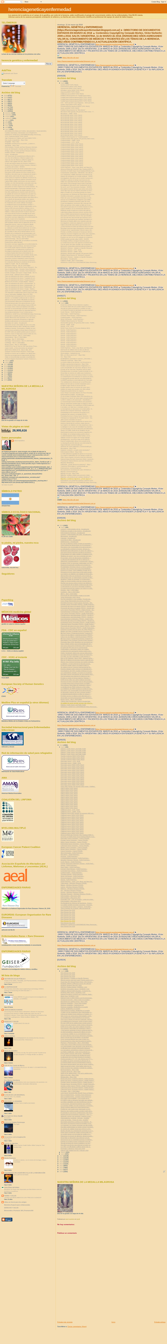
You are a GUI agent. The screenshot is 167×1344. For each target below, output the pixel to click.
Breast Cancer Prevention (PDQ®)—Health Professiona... (78, 628)
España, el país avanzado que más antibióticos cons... (21, 210)
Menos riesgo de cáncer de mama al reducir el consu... (77, 375)
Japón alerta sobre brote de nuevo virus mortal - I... (20, 176)
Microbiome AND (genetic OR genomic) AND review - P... (77, 111)
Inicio (113, 1322)
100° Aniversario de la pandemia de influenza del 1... (20, 156)
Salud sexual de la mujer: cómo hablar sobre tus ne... (76, 1066)
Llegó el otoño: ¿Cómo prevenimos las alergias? (19, 348)
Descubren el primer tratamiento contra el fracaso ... (20, 258)
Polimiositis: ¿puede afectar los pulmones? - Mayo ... (76, 464)
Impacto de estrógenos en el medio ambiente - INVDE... (77, 176)
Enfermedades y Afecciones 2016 (71, 896)
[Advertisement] (75, 1304)
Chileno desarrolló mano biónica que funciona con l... (76, 225)
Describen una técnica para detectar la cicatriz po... (76, 1145)
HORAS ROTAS (9, 1036)
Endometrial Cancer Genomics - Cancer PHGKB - (75, 844)
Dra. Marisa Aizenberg (12, 1080)
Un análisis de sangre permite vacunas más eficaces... (77, 703)
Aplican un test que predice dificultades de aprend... (20, 299)
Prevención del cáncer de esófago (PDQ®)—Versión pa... (78, 620)
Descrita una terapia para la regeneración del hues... (20, 355)
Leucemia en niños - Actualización (71, 540)
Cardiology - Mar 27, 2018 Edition (15, 342)
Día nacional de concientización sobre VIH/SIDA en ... (76, 470)
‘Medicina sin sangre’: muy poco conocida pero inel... (76, 556)
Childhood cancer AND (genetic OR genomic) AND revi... (77, 813)
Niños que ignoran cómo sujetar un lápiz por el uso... (76, 205)
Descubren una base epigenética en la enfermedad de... (21, 217)
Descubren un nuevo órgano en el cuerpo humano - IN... (21, 186)
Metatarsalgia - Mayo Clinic (69, 1077)
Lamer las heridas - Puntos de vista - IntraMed (74, 1120)
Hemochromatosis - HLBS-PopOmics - (72, 878)
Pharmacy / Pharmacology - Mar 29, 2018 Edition (19, 237)
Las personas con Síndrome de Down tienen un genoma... (78, 194)
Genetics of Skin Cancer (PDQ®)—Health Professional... (77, 1086)
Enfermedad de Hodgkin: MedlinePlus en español (75, 1010)
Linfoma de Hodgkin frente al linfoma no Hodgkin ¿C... (76, 1014)
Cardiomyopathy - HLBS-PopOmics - (72, 317)
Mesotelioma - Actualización (69, 259)
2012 (61, 1165)
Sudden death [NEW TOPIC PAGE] (71, 104)
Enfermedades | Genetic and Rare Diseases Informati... (21, 147)
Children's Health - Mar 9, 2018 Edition (72, 260)
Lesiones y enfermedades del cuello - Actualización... (76, 534)
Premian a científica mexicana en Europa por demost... (77, 232)
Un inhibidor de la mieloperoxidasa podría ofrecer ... (76, 434)
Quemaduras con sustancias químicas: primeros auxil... (77, 480)
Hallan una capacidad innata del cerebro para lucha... (76, 181)
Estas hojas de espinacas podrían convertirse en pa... (21, 179)
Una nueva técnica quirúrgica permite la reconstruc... (76, 552)
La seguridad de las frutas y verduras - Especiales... (76, 906)
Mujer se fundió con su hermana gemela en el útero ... (76, 192)
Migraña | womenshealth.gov (69, 471)
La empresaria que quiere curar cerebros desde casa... (21, 255)
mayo (7, 125)
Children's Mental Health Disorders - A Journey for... (76, 991)
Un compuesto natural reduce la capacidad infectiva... (21, 310)
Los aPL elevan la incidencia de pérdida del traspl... (76, 1055)
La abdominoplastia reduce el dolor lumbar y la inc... (76, 435)
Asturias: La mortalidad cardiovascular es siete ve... (20, 298)
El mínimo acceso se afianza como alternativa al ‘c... (76, 696)
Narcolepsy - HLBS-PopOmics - (70, 854)
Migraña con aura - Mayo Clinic (70, 473)
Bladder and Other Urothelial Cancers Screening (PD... (77, 631)
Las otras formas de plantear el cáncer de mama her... (77, 654)
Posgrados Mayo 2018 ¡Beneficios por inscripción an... (77, 642)
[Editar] (164, 1172)
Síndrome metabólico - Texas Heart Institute (74, 1003)
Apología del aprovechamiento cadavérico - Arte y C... (77, 1114)
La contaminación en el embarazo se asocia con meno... (77, 376)
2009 (61, 1171)
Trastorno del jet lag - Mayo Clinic (70, 1071)
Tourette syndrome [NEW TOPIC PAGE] (72, 756)
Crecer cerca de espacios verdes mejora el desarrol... (77, 1025)
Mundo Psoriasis (10, 1158)
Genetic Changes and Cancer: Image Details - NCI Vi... (21, 272)
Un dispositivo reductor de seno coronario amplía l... (76, 692)
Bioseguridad (8, 995)
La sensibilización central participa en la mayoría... (75, 1017)
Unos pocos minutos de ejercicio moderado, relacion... (77, 1019)
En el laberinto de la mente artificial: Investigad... (19, 202)
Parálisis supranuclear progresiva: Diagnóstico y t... (76, 366)
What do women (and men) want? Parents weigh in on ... (77, 980)
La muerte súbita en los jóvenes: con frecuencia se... (76, 362)
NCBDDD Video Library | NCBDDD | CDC (73, 992)
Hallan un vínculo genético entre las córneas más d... (76, 581)
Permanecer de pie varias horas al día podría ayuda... (77, 572)
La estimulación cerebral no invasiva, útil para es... (75, 549)
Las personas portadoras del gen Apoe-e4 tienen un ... (21, 330)
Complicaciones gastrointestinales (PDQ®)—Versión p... (77, 615)
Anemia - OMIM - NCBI (67, 324)
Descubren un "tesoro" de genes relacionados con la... (21, 206)
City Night (16, 1124)
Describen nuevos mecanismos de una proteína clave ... (77, 674)
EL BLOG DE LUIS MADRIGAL (14, 1095)
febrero (63, 1152)
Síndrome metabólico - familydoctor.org (72, 1005)
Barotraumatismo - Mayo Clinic (70, 1069)
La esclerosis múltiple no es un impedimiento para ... (76, 1034)
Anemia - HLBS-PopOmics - (69, 330)
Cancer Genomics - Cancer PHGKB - (72, 851)
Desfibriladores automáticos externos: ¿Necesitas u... (77, 358)
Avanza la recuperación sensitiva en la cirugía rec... (76, 565)
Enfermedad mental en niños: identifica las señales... (20, 326)
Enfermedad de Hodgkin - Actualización (72, 394)
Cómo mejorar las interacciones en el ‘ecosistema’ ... (76, 545)
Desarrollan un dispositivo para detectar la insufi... (75, 1138)
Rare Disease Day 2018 (68, 910)
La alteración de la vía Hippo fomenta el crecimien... (76, 1057)
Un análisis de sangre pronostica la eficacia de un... (76, 1061)
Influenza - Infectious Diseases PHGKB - (73, 888)
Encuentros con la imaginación (15, 1137)
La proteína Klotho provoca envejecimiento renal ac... (76, 1062)
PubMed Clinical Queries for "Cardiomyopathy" (74, 137)
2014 (61, 1162)
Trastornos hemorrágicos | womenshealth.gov (74, 466)
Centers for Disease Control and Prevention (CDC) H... (21, 235)
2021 (6, 105)
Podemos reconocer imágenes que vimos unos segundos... (78, 233)
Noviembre (7, 1118)
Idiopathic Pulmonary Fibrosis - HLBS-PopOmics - (75, 860)
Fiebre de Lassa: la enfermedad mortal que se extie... (76, 198)
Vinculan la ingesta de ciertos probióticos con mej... (76, 1143)
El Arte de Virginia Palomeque (14, 1122)
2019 (6, 109)
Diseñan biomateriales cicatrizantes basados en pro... (21, 188)
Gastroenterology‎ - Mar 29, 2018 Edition (17, 238)
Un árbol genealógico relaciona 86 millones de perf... (76, 1032)
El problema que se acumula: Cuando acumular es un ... (77, 371)
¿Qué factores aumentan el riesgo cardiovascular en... (77, 1030)
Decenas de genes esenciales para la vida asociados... (77, 681)
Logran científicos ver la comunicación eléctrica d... (76, 208)
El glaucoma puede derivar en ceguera (72, 391)
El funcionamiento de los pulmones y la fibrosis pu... (76, 351)
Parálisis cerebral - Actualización (14, 152)
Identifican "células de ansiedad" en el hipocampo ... (76, 579)
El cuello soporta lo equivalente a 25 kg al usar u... (19, 226)
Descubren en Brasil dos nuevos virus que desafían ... (77, 215)
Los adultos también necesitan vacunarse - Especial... (77, 905)
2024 (6, 99)
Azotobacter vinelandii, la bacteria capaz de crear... (76, 201)
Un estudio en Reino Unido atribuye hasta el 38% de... (21, 305)
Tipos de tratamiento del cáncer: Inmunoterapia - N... (20, 283)
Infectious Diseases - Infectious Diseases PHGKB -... (76, 894)
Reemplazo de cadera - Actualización (16, 323)
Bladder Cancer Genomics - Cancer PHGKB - (74, 847)
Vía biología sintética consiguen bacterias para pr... (76, 241)
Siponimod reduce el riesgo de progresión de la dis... (20, 229)
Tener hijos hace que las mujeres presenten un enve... (77, 190)
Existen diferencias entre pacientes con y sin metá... (20, 317)
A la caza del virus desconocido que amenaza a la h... (76, 217)
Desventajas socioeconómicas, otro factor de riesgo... (21, 246)
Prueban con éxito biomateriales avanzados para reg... (21, 183)
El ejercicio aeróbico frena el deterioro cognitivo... (75, 305)
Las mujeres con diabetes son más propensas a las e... (77, 425)
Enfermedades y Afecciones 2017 (71, 897)
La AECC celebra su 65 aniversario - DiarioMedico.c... (77, 400)
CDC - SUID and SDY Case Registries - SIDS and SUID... (78, 103)
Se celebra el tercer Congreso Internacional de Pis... (76, 667)
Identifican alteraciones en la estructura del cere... (19, 321)
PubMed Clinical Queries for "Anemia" (72, 321)
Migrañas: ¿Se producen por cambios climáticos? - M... (77, 477)
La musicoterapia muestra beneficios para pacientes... (77, 401)
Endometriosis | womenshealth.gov (71, 468)
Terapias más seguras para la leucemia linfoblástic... (76, 568)
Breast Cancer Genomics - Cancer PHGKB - (74, 849)
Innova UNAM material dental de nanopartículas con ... (77, 214)
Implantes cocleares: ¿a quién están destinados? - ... (76, 450)
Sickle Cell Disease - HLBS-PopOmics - (72, 319)
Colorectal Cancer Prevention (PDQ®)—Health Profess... (78, 624)
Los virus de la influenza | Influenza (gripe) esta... (19, 158)
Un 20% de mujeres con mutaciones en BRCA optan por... (78, 405)
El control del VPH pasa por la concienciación (74, 647)
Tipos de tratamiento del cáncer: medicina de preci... (20, 276)
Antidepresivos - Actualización (69, 541)
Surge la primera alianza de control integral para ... (75, 1107)
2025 (6, 97)
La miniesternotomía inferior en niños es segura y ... (76, 694)
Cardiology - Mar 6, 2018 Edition (70, 592)
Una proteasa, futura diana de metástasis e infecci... (76, 685)
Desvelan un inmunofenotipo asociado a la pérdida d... (21, 308)
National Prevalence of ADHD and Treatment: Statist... (77, 994)
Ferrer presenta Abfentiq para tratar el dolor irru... (75, 1039)
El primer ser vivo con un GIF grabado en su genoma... (77, 237)
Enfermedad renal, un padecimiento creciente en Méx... (77, 577)
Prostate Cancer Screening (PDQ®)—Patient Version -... (77, 1082)
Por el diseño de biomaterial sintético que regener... (20, 199)
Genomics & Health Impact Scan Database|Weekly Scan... (78, 171)
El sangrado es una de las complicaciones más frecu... (77, 1112)
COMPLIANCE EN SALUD (21, 1023)
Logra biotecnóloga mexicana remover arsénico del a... (77, 212)
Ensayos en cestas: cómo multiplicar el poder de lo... (76, 570)
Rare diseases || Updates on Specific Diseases (75, 978)
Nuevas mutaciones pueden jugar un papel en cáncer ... (77, 403)
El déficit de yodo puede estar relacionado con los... (76, 1109)
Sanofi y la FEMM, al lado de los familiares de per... (76, 430)
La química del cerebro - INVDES (15, 167)
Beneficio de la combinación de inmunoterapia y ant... (20, 233)
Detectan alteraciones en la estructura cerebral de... (20, 260)
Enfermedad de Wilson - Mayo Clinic (71, 452)
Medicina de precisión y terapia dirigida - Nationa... (20, 281)
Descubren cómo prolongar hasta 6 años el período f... (77, 183)
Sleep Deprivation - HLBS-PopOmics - (72, 853)
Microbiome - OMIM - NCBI (69, 113)
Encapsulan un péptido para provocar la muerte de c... (21, 316)
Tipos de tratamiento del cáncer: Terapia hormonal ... (20, 280)
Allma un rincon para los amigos (15, 1202)
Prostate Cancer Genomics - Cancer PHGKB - (74, 840)
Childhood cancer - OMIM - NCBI (70, 811)
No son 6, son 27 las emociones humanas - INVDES (76, 187)
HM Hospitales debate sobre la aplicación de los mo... (21, 222)
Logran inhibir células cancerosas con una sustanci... (20, 181)
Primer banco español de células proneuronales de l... (76, 1132)
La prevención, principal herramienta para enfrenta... (76, 1104)
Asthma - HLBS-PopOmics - (69, 865)
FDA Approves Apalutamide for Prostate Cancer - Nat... (77, 418)
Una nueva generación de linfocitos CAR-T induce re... (77, 645)
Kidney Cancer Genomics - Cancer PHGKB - (74, 842)
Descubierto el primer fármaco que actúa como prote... (77, 189)
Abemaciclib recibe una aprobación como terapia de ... (77, 576)
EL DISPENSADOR (10, 987)
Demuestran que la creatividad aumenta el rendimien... (77, 1139)
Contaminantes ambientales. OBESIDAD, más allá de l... (77, 172)
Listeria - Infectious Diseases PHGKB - (72, 887)
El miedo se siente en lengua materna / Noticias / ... (76, 678)
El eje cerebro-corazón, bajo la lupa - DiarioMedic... (76, 1053)
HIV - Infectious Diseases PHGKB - (71, 890)
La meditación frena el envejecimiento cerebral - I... (20, 204)
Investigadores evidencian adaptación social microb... (76, 223)
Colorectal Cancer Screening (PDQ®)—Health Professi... (78, 1089)
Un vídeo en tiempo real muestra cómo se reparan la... (77, 235)
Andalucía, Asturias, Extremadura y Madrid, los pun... (20, 328)
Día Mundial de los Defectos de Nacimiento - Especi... (76, 903)
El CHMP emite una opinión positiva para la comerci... (20, 332)
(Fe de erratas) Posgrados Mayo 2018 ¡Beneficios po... (77, 396)
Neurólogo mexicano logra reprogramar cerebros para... (77, 228)
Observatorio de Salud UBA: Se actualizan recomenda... (21, 240)
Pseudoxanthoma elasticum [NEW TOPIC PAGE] (75, 106)
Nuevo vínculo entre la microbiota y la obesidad (75, 1037)
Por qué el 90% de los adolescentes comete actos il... (76, 1023)
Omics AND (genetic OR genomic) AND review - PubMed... (78, 786)
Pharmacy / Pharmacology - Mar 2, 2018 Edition (75, 1042)
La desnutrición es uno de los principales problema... (76, 586)
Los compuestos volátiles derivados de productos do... (77, 174)
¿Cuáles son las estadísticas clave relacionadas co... (76, 1012)
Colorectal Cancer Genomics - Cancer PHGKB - (75, 845)
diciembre (8, 113)
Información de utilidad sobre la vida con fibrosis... (75, 349)
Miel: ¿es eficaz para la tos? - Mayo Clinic (73, 355)
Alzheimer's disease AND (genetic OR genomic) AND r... (77, 253)
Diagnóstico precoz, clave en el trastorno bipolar (19, 224)
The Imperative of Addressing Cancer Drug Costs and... (21, 292)
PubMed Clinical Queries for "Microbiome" (73, 110)
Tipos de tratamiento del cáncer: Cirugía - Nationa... (20, 289)
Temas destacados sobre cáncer (70, 597)
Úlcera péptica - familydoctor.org (70, 353)
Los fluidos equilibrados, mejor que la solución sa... (76, 1052)
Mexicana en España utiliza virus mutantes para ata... (76, 221)
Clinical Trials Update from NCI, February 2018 (74, 1150)
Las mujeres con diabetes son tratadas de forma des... (77, 574)
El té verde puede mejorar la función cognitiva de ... (20, 247)
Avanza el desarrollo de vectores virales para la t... (76, 423)
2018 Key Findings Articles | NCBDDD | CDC (74, 987)
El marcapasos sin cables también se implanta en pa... (77, 554)
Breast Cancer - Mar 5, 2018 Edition (71, 699)
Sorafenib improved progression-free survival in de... (20, 296)
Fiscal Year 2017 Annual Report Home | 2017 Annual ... (77, 982)
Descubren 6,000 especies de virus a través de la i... (20, 172)
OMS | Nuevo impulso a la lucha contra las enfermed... (77, 457)
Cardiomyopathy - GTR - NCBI (70, 142)
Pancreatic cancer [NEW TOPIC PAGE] (72, 765)
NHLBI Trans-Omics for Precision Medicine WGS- (75, 328)
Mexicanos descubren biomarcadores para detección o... (22, 197)
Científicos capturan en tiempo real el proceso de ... (76, 180)
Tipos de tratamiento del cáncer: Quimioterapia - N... (20, 285)
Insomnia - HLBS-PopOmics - (69, 856)
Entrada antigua (159, 1322)
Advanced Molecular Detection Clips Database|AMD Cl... (77, 169)
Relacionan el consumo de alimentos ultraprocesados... (77, 1136)
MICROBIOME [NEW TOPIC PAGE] (71, 115)
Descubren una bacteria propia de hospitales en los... (76, 1123)
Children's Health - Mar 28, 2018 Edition (16, 263)
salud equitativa (19, 441)
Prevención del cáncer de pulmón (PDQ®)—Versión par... (78, 606)
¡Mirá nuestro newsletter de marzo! (71, 419)
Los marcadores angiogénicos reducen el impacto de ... (77, 1050)
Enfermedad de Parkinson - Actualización (73, 533)
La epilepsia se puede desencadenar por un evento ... (21, 228)
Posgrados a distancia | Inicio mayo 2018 (73, 1148)
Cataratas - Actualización (68, 538)
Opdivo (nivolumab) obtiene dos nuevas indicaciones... (77, 653)
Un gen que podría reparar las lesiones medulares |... (20, 163)
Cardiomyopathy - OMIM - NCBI (70, 140)
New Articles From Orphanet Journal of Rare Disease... (77, 640)
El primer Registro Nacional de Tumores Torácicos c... (21, 359)
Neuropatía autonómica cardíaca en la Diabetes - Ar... (76, 1122)
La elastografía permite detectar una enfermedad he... (76, 378)
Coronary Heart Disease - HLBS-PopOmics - (74, 315)
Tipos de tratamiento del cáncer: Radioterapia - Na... (20, 287)
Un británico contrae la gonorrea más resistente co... (20, 215)
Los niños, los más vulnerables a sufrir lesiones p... (76, 656)
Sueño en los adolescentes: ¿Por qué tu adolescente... (77, 1073)
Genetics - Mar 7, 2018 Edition (70, 590)
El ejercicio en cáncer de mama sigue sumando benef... (77, 398)
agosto (7, 120)
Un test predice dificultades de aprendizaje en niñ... (20, 256)
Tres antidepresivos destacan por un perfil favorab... (76, 382)
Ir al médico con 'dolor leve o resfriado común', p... (75, 407)
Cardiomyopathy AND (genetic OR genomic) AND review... (78, 138)
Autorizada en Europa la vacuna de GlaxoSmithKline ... (21, 220)
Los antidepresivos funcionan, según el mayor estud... (77, 1021)
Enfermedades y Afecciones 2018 (71, 901)
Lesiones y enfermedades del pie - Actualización (75, 529)
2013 (61, 1164)
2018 (61, 81)
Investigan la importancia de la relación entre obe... (20, 251)
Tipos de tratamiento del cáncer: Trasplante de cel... (20, 278)
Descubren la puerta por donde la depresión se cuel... (21, 168)
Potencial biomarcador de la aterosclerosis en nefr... (20, 303)
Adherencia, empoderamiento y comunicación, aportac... (77, 561)
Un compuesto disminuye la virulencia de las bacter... (20, 262)
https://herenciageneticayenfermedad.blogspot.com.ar (115, 44)
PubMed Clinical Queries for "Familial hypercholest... (76, 95)
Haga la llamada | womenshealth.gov (71, 445)
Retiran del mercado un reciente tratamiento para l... (76, 384)
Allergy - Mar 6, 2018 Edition (69, 594)
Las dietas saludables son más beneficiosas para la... (76, 1102)
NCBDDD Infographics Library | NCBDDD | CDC (75, 989)
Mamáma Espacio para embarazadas (17, 1205)
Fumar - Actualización (11, 154)
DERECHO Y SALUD (11, 1021)
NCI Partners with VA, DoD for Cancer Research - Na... (21, 267)
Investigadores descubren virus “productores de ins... (77, 185)
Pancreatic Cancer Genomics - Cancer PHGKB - (75, 838)
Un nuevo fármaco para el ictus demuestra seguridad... (77, 1035)
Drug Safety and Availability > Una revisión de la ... (75, 1098)
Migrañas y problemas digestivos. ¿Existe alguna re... (76, 479)
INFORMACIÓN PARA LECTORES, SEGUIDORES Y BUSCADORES (25, 131)
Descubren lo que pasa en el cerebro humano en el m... (77, 207)
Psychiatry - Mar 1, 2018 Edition (70, 1091)
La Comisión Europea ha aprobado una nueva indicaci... (77, 310)
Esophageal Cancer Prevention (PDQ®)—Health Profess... (78, 622)
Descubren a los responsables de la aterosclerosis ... (76, 547)
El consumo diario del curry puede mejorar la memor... (77, 306)
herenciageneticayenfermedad (39, 9)
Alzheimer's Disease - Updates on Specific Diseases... (77, 248)
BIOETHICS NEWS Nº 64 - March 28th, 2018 (18, 350)
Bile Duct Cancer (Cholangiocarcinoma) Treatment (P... (77, 633)
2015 (61, 1160)
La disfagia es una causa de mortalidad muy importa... (77, 427)
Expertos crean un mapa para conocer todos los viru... (21, 333)
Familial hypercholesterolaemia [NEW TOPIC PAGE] (76, 97)
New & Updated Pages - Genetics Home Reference (76, 1095)
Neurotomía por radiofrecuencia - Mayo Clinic (74, 1001)
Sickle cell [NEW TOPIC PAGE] (70, 108)
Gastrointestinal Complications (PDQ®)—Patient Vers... (77, 611)
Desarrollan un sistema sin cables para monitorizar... (76, 373)
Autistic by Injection (11, 1143)
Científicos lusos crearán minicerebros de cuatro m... (20, 195)
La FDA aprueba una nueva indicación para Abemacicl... (77, 428)
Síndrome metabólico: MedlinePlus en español (74, 1007)
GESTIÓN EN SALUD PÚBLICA (15, 979)
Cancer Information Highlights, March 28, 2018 (18, 294)
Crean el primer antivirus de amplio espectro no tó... (20, 190)
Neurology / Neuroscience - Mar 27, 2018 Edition (19, 341)
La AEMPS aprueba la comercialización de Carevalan (76, 380)
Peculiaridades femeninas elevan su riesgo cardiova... (77, 567)
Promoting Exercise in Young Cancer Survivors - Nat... (77, 416)
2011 (61, 1167)
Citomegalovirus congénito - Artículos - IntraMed (75, 1118)
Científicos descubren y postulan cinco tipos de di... (76, 196)
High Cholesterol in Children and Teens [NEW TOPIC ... (21, 138)
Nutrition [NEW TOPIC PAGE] (69, 85)
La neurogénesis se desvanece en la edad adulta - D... (77, 409)
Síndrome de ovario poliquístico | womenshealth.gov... (76, 446)
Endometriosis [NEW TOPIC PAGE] (71, 86)
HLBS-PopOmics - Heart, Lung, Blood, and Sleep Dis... (77, 167)
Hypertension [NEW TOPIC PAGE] (71, 88)
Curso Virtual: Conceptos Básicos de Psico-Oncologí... (77, 392)
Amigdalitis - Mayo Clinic (12, 141)
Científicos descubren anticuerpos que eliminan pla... (20, 201)
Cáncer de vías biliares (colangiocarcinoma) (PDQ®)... (77, 635)
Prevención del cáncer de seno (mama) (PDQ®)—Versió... (78, 626)
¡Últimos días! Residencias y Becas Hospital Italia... (76, 701)
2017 (61, 1156)
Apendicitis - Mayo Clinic (12, 145)
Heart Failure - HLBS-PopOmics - (71, 314)
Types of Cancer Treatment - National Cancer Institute (21, 290)
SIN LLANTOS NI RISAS (21, 1174)
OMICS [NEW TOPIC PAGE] (69, 788)
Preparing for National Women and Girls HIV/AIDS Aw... (77, 461)
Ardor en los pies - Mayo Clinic (70, 1075)
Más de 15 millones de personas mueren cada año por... (77, 660)
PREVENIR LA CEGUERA (13, 1101)
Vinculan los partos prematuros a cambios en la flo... (76, 308)
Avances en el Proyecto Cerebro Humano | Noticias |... (21, 165)
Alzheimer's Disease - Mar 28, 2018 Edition (17, 265)
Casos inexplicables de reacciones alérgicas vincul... (76, 367)
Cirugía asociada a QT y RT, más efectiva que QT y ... (77, 1059)
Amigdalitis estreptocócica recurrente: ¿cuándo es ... (20, 143)
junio (6, 124)
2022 (6, 103)
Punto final (7, 1139)
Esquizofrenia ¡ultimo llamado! (13, 242)
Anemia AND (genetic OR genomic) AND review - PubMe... (78, 323)
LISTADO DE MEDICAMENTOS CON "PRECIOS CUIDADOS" (22, 1197)
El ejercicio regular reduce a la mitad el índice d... (75, 665)
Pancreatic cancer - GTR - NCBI (70, 761)
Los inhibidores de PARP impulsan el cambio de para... (77, 688)
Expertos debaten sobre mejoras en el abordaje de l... (76, 669)
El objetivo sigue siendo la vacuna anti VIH (73, 385)
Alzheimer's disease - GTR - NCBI (71, 250)
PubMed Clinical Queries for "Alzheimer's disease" (75, 255)
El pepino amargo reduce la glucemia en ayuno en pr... (77, 421)
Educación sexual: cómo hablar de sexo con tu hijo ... (20, 324)
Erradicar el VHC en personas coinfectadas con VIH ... (77, 563)
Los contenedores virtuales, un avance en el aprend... (77, 672)
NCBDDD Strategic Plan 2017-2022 (71, 985)
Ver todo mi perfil (7, 485)
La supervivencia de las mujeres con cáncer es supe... (77, 588)
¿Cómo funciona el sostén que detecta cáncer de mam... (77, 226)
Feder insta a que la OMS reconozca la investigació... (76, 1044)
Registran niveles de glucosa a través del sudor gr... (76, 210)
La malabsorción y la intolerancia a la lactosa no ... (20, 249)
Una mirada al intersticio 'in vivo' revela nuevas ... (19, 312)
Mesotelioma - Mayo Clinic (68, 448)
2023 (6, 101)
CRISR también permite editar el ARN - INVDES (75, 239)
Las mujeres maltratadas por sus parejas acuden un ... (77, 455)
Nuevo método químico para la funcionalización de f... (76, 644)
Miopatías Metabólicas (67, 462)
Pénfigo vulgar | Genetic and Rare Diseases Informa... (21, 151)
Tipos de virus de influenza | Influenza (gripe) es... (19, 159)
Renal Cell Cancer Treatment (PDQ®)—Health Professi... (78, 1080)
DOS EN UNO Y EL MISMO (12, 1097)
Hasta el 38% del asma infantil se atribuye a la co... (20, 208)
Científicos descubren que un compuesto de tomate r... (21, 174)
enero (63, 1154)
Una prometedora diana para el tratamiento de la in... (20, 301)
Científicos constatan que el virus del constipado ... (20, 185)
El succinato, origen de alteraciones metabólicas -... (76, 558)
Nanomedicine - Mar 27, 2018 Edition (16, 337)
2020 (6, 107)
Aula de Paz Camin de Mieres (14, 1065)
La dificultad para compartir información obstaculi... (76, 1048)
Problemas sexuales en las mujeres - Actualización (76, 531)
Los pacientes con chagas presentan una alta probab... (77, 1125)
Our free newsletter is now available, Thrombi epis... (76, 599)
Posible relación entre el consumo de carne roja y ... (76, 387)
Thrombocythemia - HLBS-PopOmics (72, 874)
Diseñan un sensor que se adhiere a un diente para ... (21, 353)
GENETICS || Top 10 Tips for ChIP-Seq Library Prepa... (21, 346)
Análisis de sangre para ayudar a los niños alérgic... (76, 389)
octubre (7, 116)
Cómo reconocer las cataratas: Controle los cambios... (77, 1068)
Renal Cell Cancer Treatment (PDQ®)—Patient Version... (77, 1078)
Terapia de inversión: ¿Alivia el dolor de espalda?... (76, 999)
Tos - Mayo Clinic (66, 357)
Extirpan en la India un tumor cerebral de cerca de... (76, 1141)
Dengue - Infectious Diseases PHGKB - (72, 892)
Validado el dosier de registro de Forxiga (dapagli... (75, 437)
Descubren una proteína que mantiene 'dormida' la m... (77, 219)
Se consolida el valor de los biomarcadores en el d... (20, 231)
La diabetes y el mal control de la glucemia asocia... (76, 663)
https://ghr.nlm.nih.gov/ (71, 58)
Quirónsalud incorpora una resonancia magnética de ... (77, 432)
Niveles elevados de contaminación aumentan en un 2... (77, 1130)
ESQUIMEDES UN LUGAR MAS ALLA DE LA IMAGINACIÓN (24, 1173)
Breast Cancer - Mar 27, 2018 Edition (16, 344)
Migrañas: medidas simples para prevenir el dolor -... (76, 475)
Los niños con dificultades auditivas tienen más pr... (76, 1147)
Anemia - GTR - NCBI (67, 326)
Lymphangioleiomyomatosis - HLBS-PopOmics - (75, 858)
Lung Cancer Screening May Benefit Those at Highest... (77, 1093)
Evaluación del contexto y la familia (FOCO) (74, 414)
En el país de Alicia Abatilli (13, 1116)
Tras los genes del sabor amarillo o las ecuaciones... (76, 244)
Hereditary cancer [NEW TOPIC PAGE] (72, 90)
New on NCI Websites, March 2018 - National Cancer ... (77, 658)
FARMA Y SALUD (10, 1196)
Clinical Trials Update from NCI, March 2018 (18, 161)
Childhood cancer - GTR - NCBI (70, 809)
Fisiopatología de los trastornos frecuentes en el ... (76, 412)
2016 (61, 1158)
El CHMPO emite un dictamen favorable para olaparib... (77, 1100)
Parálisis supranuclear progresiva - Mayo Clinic (75, 364)
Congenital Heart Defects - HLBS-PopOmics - (74, 870)
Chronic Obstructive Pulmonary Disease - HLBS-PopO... (77, 863)
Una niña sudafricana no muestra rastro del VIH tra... (20, 192)
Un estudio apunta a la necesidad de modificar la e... (76, 1134)
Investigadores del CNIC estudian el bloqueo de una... (76, 671)
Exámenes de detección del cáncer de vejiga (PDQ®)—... (78, 629)
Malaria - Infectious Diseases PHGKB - (72, 885)
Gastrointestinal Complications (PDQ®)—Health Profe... (77, 619)
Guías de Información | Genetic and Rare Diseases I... (21, 149)
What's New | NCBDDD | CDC (70, 996)
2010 (61, 1169)
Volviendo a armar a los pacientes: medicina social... (76, 1116)
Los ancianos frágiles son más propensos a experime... (77, 1105)
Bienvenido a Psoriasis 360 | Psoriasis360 (18, 1210)
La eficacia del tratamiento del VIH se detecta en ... (76, 559)
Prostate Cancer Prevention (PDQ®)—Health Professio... (78, 604)
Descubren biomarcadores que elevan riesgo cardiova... (77, 1064)
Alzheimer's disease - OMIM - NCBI (71, 251)
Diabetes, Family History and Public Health (73, 705)
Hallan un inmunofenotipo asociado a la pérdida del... (20, 357)
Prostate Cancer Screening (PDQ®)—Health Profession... (78, 1084)
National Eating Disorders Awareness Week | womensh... (77, 459)
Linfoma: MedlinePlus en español (70, 1008)
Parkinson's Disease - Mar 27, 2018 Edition (17, 335)
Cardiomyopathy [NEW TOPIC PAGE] (72, 144)
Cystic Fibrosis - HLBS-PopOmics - (71, 312)
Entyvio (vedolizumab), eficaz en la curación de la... (76, 441)
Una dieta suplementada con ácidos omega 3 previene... (77, 1127)
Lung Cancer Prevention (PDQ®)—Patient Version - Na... (78, 610)
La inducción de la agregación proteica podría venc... (76, 651)
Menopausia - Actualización (69, 536)
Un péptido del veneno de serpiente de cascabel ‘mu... (21, 194)
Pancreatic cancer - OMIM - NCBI (71, 763)
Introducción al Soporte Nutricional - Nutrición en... (75, 410)
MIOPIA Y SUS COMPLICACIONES (24, 1103)
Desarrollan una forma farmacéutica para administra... (77, 698)
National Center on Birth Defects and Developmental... (77, 998)
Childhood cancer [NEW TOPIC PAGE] (72, 94)
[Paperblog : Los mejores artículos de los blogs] (8, 606)
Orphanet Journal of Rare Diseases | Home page (19, 351)
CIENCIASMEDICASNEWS (13, 1010)
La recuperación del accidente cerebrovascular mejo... (77, 584)
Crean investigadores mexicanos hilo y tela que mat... (76, 203)
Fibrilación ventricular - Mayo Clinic (71, 360)
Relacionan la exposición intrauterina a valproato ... (20, 319)
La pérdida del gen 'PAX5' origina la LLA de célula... (75, 687)
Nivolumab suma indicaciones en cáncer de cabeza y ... (77, 550)
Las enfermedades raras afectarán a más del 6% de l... (77, 1046)
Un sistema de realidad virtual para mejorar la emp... (76, 1129)
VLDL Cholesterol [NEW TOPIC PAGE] (16, 136)
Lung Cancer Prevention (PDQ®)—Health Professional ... (78, 613)
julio (6, 122)
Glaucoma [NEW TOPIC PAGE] (70, 92)
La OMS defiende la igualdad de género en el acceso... (77, 453)
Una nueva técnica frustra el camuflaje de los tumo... (20, 213)
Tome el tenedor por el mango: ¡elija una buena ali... (76, 908)
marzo (63, 83)
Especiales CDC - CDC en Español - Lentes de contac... (77, 899)
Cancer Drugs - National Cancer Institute (17, 274)
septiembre (8, 118)
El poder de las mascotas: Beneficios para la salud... (76, 369)
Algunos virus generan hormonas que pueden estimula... (77, 662)
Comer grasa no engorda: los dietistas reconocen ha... (21, 177)
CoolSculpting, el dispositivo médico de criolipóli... (75, 649)
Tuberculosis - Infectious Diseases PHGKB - (74, 883)
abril (6, 127)
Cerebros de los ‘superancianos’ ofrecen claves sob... (77, 230)
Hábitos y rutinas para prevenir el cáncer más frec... (20, 211)
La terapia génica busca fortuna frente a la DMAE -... (76, 683)
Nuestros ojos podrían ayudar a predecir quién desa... (77, 1111)
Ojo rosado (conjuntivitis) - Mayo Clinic (16, 140)
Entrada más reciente (64, 1322)
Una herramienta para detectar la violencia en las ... (76, 676)
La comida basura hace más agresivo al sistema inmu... (77, 242)
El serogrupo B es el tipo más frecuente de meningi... (76, 1041)
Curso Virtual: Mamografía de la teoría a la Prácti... (75, 601)
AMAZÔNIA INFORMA (11, 1187)
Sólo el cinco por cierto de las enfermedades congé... (76, 1016)
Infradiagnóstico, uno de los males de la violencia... (76, 439)
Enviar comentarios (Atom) (77, 1326)
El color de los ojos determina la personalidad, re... (20, 170)
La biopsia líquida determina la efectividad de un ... (19, 253)
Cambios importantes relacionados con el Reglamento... (21, 133)
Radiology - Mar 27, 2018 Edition (14, 339)
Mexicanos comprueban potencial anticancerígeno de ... (77, 246)
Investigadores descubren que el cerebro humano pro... (77, 178)
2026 (6, 95)
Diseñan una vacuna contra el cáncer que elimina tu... (76, 583)
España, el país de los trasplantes (15, 219)
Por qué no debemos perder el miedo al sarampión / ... (77, 543)
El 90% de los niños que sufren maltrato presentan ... (76, 680)
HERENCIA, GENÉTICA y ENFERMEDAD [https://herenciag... (79, 262)
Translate (18, 86)
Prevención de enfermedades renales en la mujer (75, 595)
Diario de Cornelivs (10, 1051)
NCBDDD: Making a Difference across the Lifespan (76, 983)
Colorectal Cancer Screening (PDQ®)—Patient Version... (77, 1087)
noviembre (8, 115)
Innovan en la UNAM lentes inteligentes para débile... (76, 199)
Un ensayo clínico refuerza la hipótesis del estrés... (20, 306)
